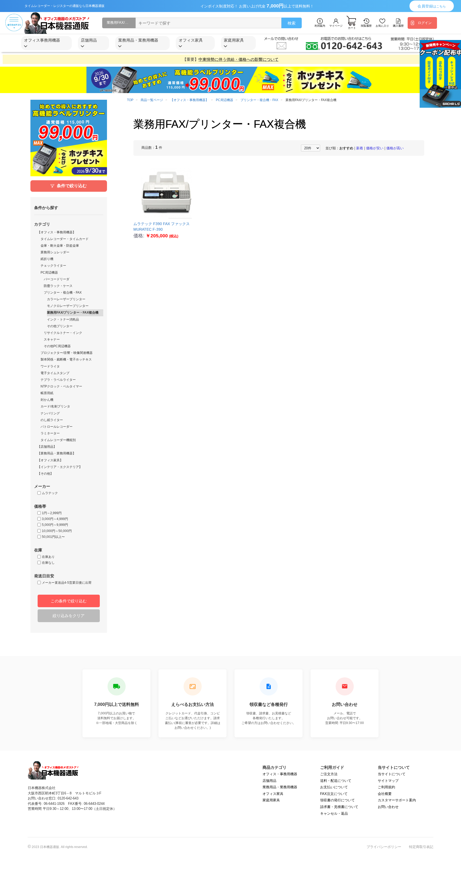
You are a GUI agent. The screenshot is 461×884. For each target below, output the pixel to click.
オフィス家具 (273, 794)
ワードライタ (50, 366)
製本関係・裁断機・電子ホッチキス (66, 359)
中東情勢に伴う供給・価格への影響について (238, 59)
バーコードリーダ (56, 279)
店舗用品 (269, 781)
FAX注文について (334, 794)
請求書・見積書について (339, 807)
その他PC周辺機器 (57, 346)
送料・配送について (335, 781)
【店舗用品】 (47, 447)
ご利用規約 (386, 787)
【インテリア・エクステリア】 (59, 467)
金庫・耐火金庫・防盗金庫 (60, 245)
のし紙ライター (52, 420)
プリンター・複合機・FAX (63, 292)
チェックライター (53, 265)
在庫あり (48, 557)
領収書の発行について (337, 800)
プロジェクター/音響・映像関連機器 (67, 353)
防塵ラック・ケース (58, 286)
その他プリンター (60, 326)
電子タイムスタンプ (55, 373)
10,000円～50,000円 (57, 531)
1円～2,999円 (52, 513)
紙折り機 (47, 259)
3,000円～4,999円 (55, 519)
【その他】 (45, 473)
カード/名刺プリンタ (55, 406)
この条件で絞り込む (69, 601)
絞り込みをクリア (69, 615)
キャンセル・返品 (334, 813)
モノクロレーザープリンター (68, 306)
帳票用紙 (47, 393)
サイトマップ (388, 781)
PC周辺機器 (49, 272)
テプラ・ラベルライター (58, 380)
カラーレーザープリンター (66, 299)
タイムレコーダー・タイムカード (65, 239)
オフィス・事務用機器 (280, 774)
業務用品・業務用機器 (280, 787)
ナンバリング (50, 413)
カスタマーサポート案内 (397, 800)
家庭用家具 (271, 800)
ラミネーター (50, 433)
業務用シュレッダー (55, 252)
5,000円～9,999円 (55, 525)
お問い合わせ (388, 807)
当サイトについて (392, 774)
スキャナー (52, 339)
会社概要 (385, 794)
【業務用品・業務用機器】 (56, 453)
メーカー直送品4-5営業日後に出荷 (67, 583)
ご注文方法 (328, 774)
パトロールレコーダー (57, 427)
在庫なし (48, 563)
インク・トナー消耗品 (63, 319)
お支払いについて (334, 787)
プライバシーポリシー (384, 847)
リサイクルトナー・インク (63, 333)
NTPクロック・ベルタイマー (61, 386)
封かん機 (47, 400)
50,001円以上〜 (53, 537)
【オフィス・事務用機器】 (56, 232)
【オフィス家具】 (50, 460)
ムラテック (50, 493)
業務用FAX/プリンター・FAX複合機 (72, 312)
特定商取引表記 (421, 847)
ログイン (425, 23)
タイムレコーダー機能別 (58, 440)
